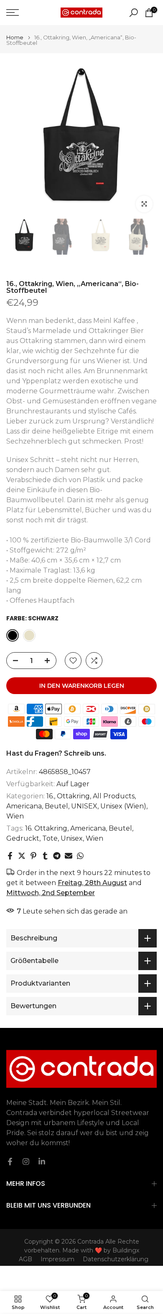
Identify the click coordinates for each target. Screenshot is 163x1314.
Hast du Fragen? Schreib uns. (56, 753)
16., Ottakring (68, 796)
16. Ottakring (46, 828)
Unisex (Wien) (123, 806)
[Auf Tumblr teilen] (45, 856)
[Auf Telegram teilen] (57, 856)
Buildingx (125, 1250)
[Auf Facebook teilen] (10, 856)
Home (14, 37)
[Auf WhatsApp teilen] (80, 856)
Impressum (57, 1259)
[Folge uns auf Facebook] (10, 1162)
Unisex (72, 838)
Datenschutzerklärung (115, 1259)
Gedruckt (22, 838)
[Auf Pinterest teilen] (33, 856)
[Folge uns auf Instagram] (26, 1162)
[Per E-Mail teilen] (68, 856)
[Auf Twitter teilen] (21, 856)
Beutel (56, 806)
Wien (15, 816)
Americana (24, 806)
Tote (50, 838)
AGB (25, 1259)
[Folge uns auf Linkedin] (42, 1162)
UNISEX (84, 806)
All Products (114, 796)
